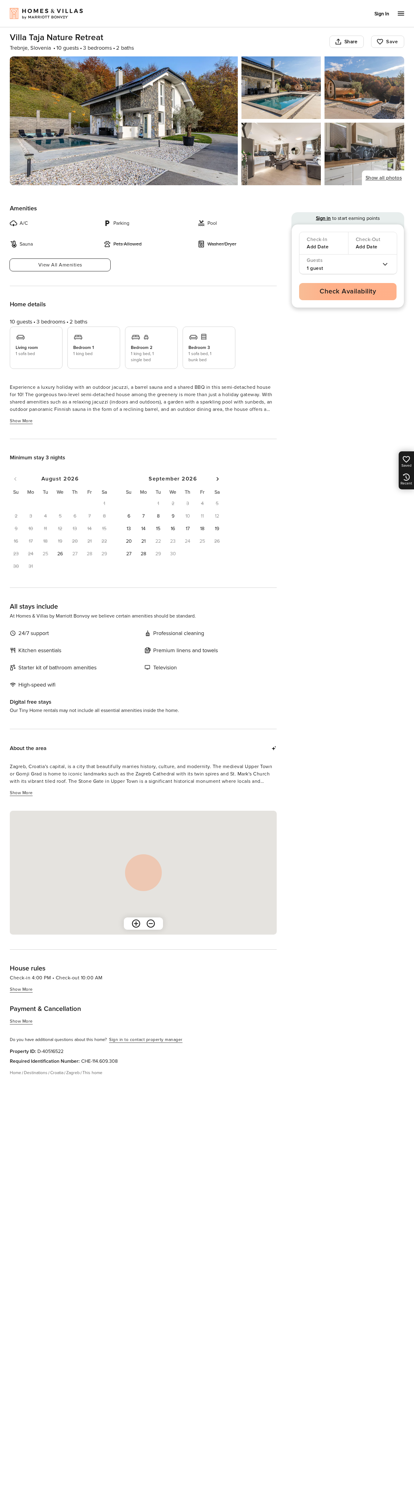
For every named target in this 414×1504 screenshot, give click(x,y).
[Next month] (217, 479)
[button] (60, 554)
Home (15, 1072)
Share (351, 42)
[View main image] (124, 120)
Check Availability (348, 291)
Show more (21, 420)
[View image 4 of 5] (281, 154)
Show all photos (384, 178)
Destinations (35, 1072)
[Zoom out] (151, 923)
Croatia (56, 1072)
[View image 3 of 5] (364, 87)
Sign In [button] (381, 14)
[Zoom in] (136, 923)
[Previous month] (15, 479)
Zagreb (73, 1072)
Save (392, 42)
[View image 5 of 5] (364, 154)
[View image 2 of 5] (281, 87)
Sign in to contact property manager (146, 1039)
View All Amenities (60, 265)
